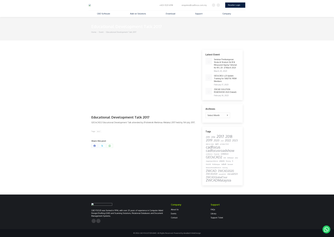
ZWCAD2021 (211, 174)
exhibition (225, 154)
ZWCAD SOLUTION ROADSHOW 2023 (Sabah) (225, 90)
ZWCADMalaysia (218, 180)
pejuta (222, 161)
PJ (232, 161)
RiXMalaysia (216, 164)
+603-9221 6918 (166, 5)
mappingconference (212, 161)
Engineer (216, 154)
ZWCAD (211, 170)
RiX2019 (208, 164)
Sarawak (230, 164)
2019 (209, 140)
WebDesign (196, 233)
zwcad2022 (222, 174)
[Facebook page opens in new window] (213, 5)
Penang (228, 161)
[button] (326, 229)
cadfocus (213, 147)
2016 (213, 137)
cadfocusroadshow (220, 150)
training (225, 168)
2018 (228, 136)
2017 (98, 131)
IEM (224, 158)
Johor (236, 158)
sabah (223, 164)
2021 (222, 141)
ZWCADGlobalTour (216, 177)
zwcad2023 (232, 174)
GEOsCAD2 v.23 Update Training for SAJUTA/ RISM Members (225, 78)
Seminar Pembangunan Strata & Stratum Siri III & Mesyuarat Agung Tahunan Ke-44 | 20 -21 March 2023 (225, 63)
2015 (208, 137)
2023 (235, 140)
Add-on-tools (210, 144)
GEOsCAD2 (214, 157)
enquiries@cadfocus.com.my (194, 5)
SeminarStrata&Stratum (213, 168)
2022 (228, 140)
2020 (216, 140)
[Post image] (208, 61)
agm (217, 144)
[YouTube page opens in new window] (218, 5)
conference (209, 154)
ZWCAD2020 (226, 170)
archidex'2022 (224, 144)
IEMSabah (230, 158)
